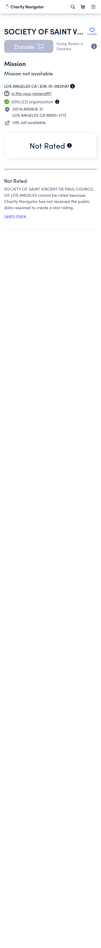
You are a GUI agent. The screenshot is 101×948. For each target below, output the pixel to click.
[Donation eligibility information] (94, 46)
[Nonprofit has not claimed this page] (6, 93)
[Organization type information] (57, 102)
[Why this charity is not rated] (69, 145)
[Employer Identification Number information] (72, 86)
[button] (28, 46)
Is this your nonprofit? (31, 93)
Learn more (15, 215)
